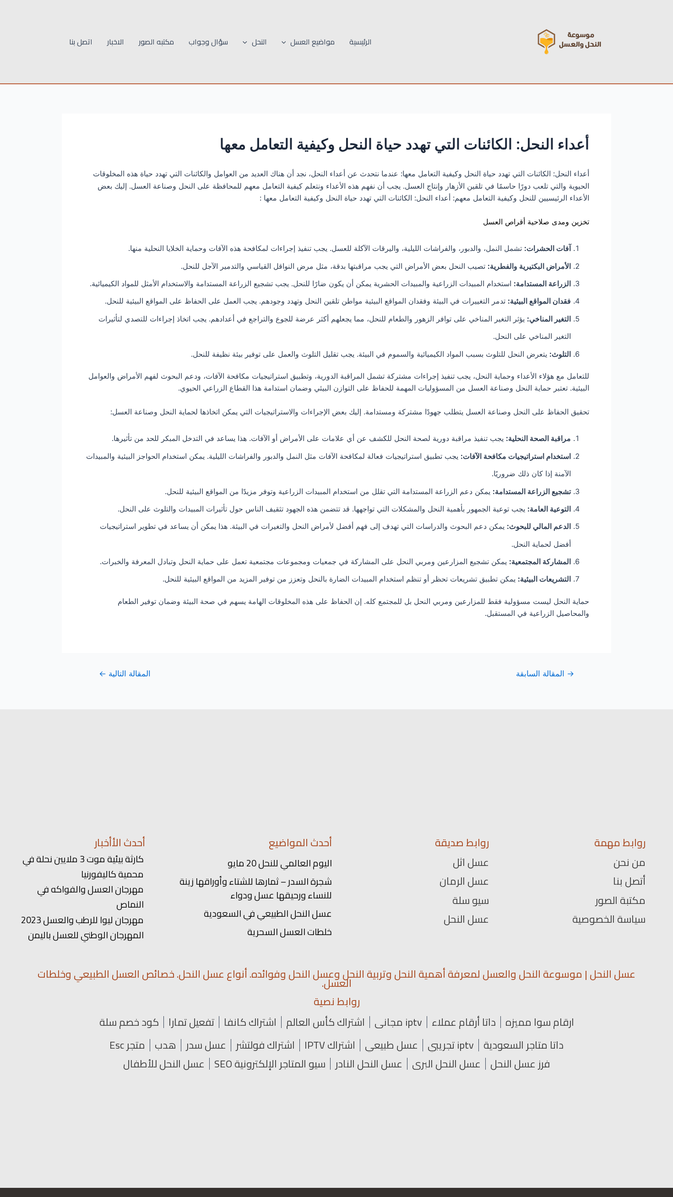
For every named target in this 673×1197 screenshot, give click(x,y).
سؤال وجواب (208, 42)
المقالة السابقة (545, 673)
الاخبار (115, 42)
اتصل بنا (80, 42)
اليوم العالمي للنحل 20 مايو (280, 862)
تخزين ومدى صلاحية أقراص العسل (536, 221)
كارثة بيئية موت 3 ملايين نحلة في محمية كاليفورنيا (83, 866)
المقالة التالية (125, 673)
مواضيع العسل (312, 42)
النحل (259, 42)
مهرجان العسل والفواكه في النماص (90, 897)
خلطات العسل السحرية (289, 931)
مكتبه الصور (156, 42)
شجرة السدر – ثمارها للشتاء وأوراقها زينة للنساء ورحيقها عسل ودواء (255, 888)
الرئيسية (360, 42)
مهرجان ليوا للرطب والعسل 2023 (82, 919)
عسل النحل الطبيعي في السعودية (268, 913)
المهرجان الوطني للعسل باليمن (86, 934)
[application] (286, 41)
